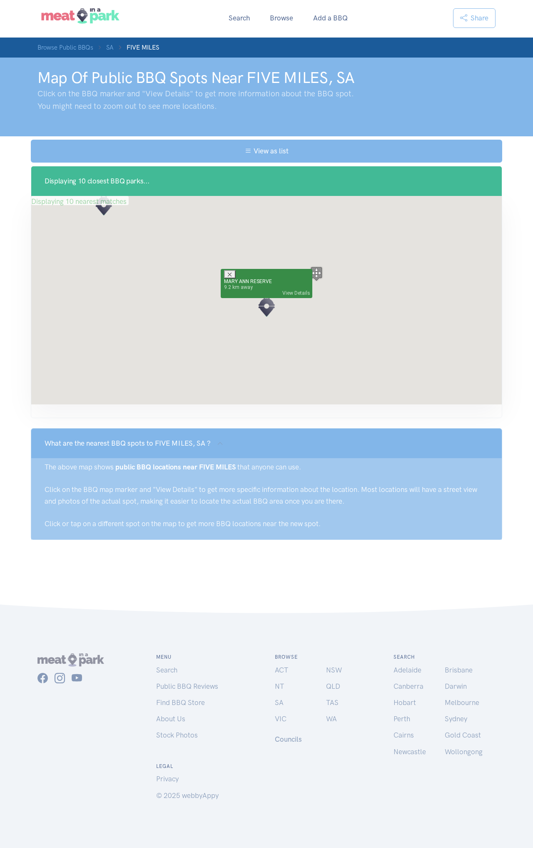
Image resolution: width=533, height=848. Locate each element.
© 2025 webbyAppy (187, 795)
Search (239, 18)
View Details (296, 293)
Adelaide (407, 670)
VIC (280, 719)
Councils (288, 739)
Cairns (404, 735)
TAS (332, 702)
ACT (281, 670)
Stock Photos (177, 735)
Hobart (405, 702)
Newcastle (410, 752)
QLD (333, 686)
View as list (270, 151)
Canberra (408, 686)
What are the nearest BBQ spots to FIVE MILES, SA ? (128, 443)
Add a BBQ (330, 18)
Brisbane (459, 670)
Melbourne (462, 702)
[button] (266, 306)
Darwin (456, 686)
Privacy (167, 779)
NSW (334, 670)
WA (331, 719)
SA (110, 47)
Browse (281, 18)
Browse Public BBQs (65, 47)
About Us (170, 719)
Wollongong (464, 752)
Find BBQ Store (180, 702)
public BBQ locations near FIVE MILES (175, 467)
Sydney (456, 719)
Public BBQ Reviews (187, 686)
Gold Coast (463, 735)
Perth (402, 719)
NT (279, 686)
